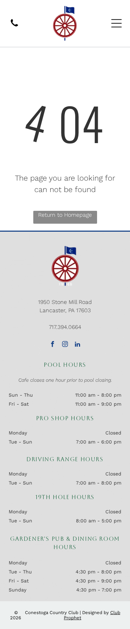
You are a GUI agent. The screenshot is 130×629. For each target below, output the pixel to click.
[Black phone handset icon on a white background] (14, 27)
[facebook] (52, 345)
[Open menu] (116, 23)
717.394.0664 (65, 327)
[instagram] (65, 345)
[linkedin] (77, 345)
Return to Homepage (65, 215)
